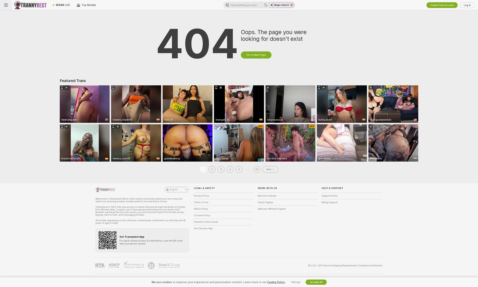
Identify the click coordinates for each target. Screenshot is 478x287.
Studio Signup (265, 202)
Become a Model (267, 196)
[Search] (265, 5)
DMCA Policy (201, 209)
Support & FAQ (330, 196)
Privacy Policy (201, 196)
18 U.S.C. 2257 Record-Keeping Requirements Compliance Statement (345, 265)
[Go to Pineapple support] (152, 265)
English (174, 189)
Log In (467, 5)
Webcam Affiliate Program (272, 209)
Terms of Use (201, 202)
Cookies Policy (202, 215)
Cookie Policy (276, 282)
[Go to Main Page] (30, 5)
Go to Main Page (256, 54)
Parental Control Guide (206, 222)
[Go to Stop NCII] (170, 265)
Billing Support (330, 202)
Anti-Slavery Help (203, 228)
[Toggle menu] (6, 5)
